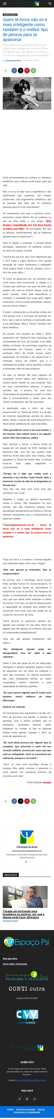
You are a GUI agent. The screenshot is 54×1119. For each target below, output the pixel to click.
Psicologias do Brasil (13, 60)
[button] (4, 3)
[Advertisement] (27, 142)
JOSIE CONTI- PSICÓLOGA (15, 964)
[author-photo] (27, 843)
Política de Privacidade (25, 1109)
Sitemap (41, 1109)
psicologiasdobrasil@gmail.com (31, 1080)
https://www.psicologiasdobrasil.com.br (27, 851)
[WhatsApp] (33, 70)
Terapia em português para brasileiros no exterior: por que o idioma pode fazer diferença (23, 914)
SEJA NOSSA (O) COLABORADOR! (27, 1112)
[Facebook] (14, 70)
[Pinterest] (27, 70)
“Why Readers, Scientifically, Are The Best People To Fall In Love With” (27, 225)
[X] (20, 70)
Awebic (47, 782)
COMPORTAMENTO (10, 15)
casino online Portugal (27, 998)
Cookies (10, 1109)
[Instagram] (27, 1099)
